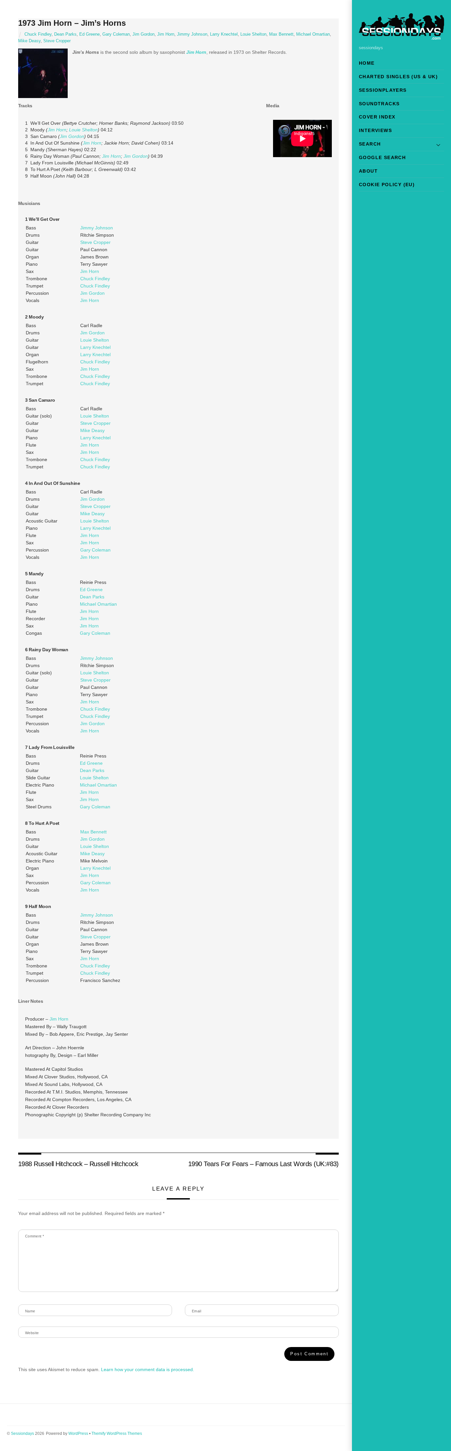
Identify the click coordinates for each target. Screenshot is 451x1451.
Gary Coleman (116, 34)
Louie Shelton (253, 34)
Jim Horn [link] (196, 52)
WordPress (78, 1433)
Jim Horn (165, 34)
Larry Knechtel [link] (95, 347)
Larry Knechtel (224, 34)
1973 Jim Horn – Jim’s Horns (72, 22)
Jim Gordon (143, 34)
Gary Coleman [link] (95, 550)
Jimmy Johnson (192, 34)
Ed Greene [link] (91, 589)
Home (367, 63)
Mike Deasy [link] (92, 430)
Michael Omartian (313, 34)
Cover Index (377, 116)
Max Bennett (281, 34)
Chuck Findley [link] (95, 278)
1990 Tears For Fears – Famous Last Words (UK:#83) (263, 1163)
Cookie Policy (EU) (387, 184)
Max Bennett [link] (93, 831)
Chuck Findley (38, 34)
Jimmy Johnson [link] (96, 227)
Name (30, 1311)
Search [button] (370, 144)
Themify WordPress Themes (116, 1433)
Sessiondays (22, 1433)
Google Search (382, 157)
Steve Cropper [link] (95, 242)
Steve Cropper (57, 41)
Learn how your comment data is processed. (147, 1369)
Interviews (375, 130)
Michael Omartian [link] (98, 604)
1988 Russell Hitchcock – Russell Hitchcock (78, 1163)
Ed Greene (89, 34)
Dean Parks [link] (92, 596)
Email (196, 1311)
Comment (34, 1236)
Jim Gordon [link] (72, 136)
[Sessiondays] (401, 36)
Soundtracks (379, 103)
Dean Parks (65, 34)
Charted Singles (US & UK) (398, 76)
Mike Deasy (29, 41)
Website (32, 1333)
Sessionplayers (383, 90)
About (368, 171)
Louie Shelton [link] (83, 129)
